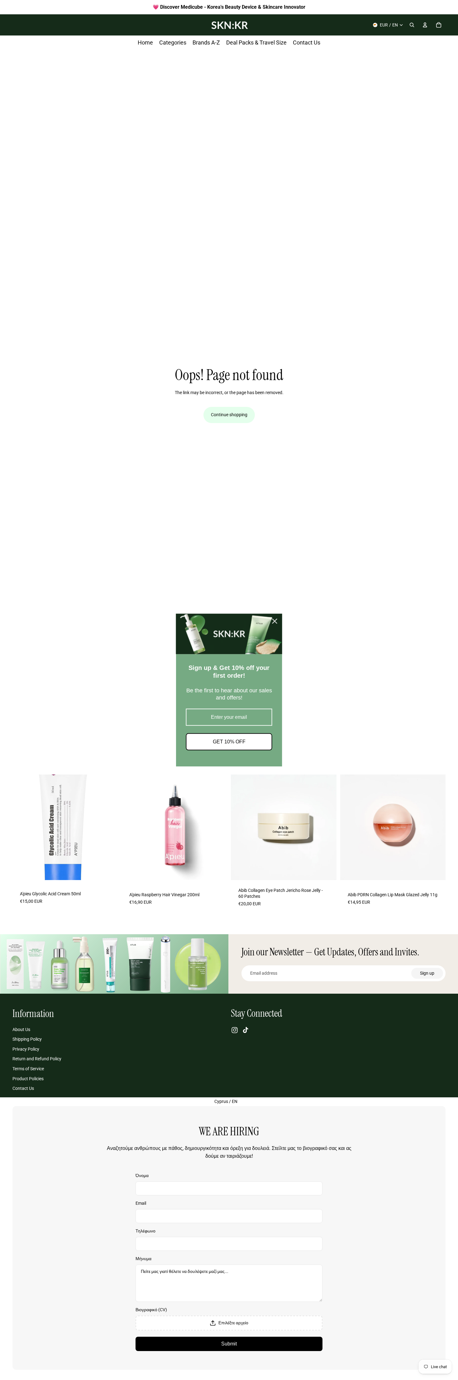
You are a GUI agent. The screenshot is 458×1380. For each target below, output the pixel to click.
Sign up (427, 973)
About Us (21, 1029)
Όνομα (142, 1175)
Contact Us (23, 1088)
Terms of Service (28, 1068)
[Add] (108, 872)
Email (141, 1203)
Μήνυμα (143, 1258)
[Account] (425, 25)
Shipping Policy (27, 1039)
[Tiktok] (245, 1030)
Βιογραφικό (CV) (151, 1309)
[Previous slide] (21, 827)
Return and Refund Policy (36, 1059)
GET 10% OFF (229, 741)
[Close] (274, 621)
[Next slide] (108, 827)
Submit (229, 1343)
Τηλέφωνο (145, 1230)
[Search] (412, 25)
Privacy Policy (25, 1049)
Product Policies (28, 1078)
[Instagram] (234, 1030)
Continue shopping (229, 414)
